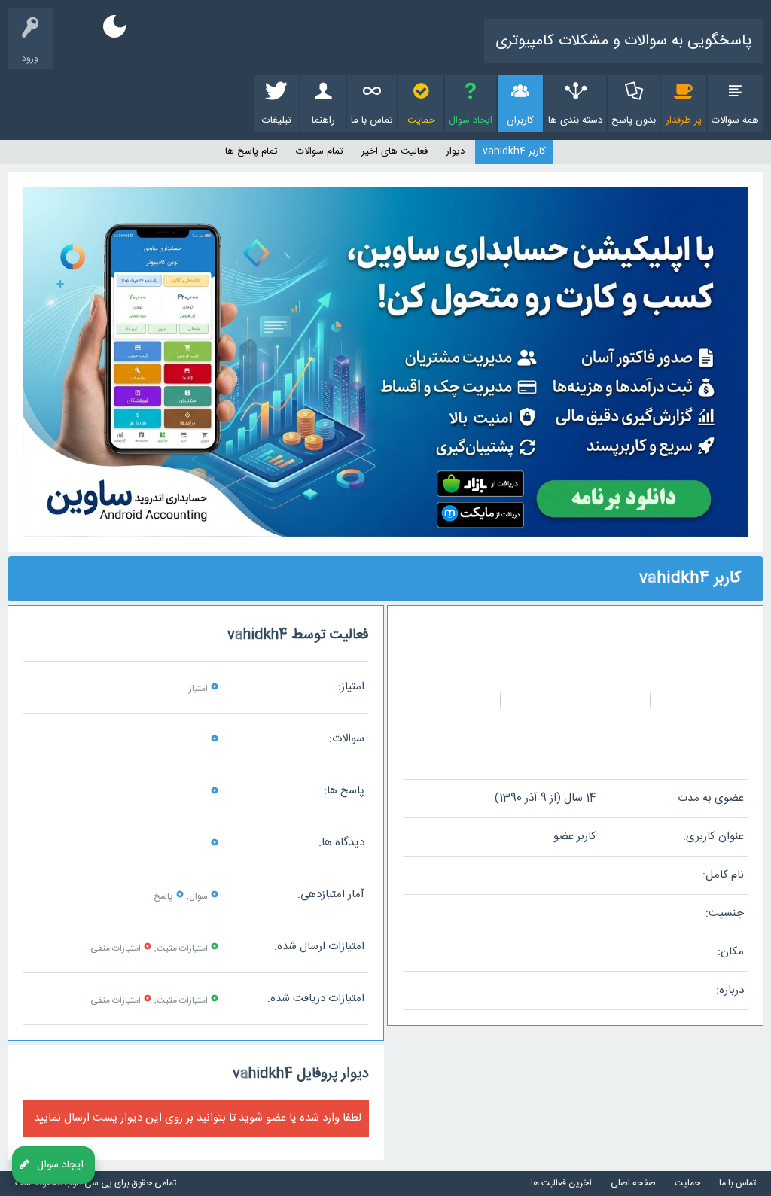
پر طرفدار (684, 120)
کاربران (520, 120)
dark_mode (114, 26)
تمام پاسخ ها (251, 151)
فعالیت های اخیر (394, 151)
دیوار (455, 151)
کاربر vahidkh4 (514, 151)
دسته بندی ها (575, 120)
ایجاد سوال (470, 120)
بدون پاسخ (633, 120)
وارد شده (320, 1118)
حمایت (421, 120)
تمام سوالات (319, 151)
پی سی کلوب (88, 1183)
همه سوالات (735, 120)
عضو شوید (262, 1118)
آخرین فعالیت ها (561, 1183)
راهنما (323, 120)
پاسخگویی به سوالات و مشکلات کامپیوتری (623, 41)
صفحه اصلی (633, 1183)
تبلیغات (276, 120)
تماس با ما (372, 120)
